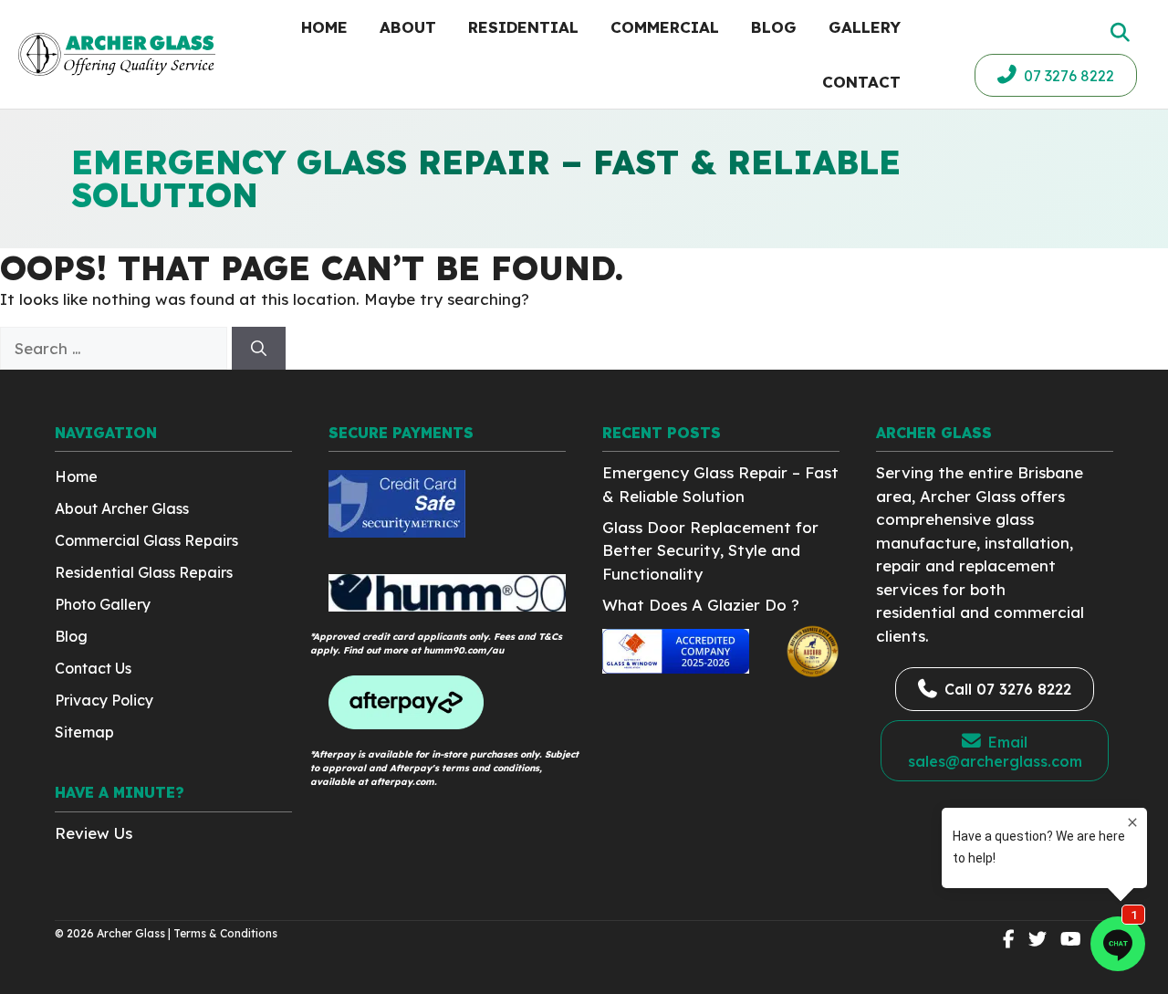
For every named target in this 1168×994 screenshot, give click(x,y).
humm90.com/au (463, 650)
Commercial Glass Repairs (146, 540)
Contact (861, 81)
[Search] (259, 349)
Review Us (93, 832)
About (408, 27)
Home (324, 27)
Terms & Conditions (225, 933)
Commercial (664, 27)
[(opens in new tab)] (396, 531)
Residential (523, 27)
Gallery (865, 27)
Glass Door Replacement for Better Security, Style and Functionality (710, 550)
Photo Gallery (103, 604)
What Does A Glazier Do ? (700, 604)
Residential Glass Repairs (144, 572)
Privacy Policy (104, 700)
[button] (1118, 32)
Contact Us (93, 668)
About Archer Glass (122, 508)
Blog (774, 27)
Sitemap (84, 732)
